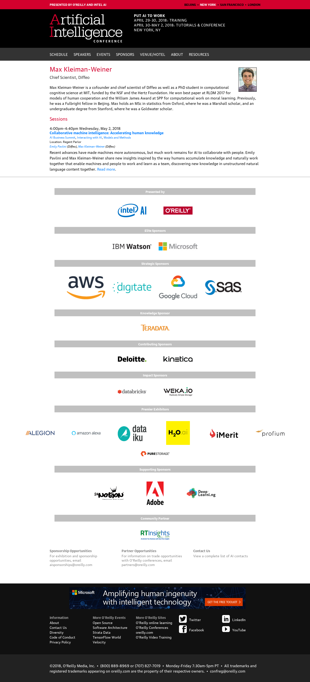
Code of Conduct (62, 636)
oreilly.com (144, 632)
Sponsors (125, 54)
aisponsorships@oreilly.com (71, 564)
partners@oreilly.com (138, 564)
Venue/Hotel (152, 54)
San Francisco (232, 4)
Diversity (56, 632)
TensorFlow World (107, 636)
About (177, 54)
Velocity (99, 641)
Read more (106, 169)
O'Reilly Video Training (153, 636)
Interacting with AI (89, 137)
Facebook (196, 629)
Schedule (59, 54)
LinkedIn (239, 619)
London (254, 4)
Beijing (190, 4)
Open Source (103, 622)
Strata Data (101, 632)
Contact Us (58, 627)
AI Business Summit (62, 137)
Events (103, 54)
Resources (199, 54)
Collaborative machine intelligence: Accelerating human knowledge (106, 132)
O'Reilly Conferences (152, 627)
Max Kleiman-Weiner (91, 146)
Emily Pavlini (58, 146)
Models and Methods (117, 137)
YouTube (239, 629)
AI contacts (239, 555)
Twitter (195, 619)
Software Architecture (110, 627)
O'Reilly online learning (154, 622)
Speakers (82, 54)
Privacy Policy (60, 641)
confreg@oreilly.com (227, 671)
